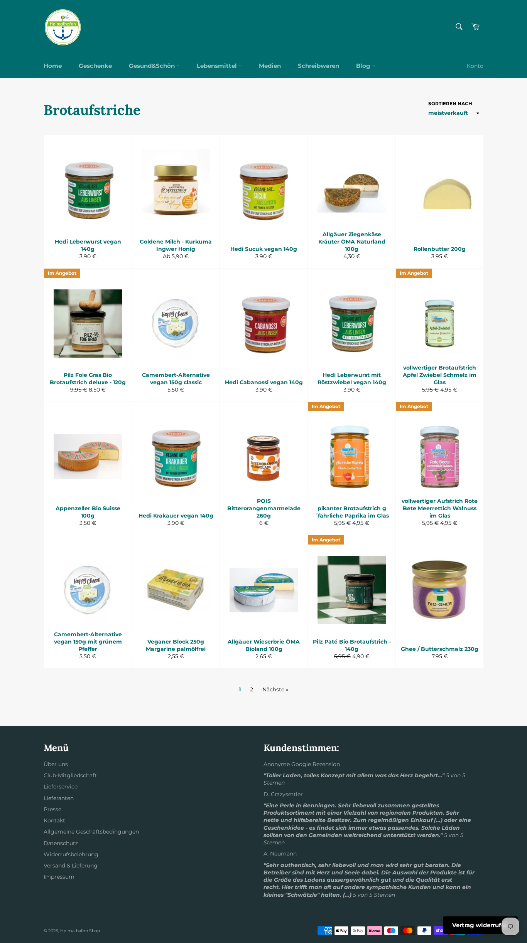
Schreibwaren (318, 65)
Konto (475, 65)
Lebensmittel (217, 65)
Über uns (56, 764)
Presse (52, 809)
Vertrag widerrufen (480, 925)
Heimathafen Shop (80, 930)
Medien (270, 65)
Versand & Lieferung (71, 865)
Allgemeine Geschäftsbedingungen (91, 831)
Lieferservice (61, 786)
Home (53, 65)
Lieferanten (59, 798)
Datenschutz (61, 843)
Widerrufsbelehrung (71, 854)
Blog (364, 65)
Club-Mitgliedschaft (70, 775)
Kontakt (54, 820)
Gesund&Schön (152, 65)
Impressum (59, 876)
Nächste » (275, 689)
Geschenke (95, 65)
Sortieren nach (450, 103)
